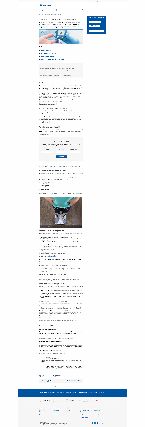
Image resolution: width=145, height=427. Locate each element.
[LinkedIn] (48, 380)
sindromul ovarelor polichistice (50, 256)
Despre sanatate (47, 14)
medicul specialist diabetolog (54, 166)
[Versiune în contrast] (91, 1)
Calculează (61, 156)
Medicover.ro (41, 14)
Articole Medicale (54, 14)
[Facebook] (45, 380)
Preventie (59, 14)
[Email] (53, 380)
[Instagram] (99, 422)
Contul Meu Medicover (95, 21)
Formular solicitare (94, 25)
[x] (51, 380)
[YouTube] (97, 422)
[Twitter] (102, 422)
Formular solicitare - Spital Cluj (96, 30)
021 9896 (103, 1)
